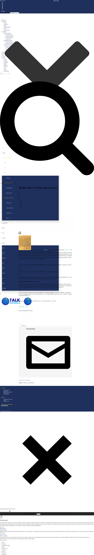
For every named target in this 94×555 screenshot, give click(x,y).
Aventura (6, 24)
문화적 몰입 (21, 193)
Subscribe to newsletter (5, 12)
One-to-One (8, 38)
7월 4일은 (67, 249)
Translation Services (6, 401)
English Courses (7, 33)
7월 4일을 (45, 249)
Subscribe (3, 11)
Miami (5, 28)
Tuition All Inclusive (9, 207)
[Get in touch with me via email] (48, 374)
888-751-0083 (56, 0)
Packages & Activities (8, 44)
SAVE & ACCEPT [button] (3, 540)
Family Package (8, 202)
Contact (3, 237)
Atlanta (5, 22)
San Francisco (7, 30)
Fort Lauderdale (7, 27)
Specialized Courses (8, 40)
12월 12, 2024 (23, 192)
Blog (3, 55)
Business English (9, 43)
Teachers (4, 400)
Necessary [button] (2, 527)
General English (9, 34)
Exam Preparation (9, 187)
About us (4, 20)
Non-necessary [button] (3, 534)
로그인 (28, 382)
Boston (5, 25)
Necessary (3, 528)
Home (1, 183)
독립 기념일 (21, 306)
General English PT (10, 36)
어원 (26, 306)
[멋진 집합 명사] (27, 324)
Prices (3, 53)
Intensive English (9, 37)
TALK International (22, 190)
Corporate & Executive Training (7, 399)
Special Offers (5, 52)
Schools (3, 21)
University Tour (9, 49)
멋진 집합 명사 (23, 325)
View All (7, 50)
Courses (3, 31)
